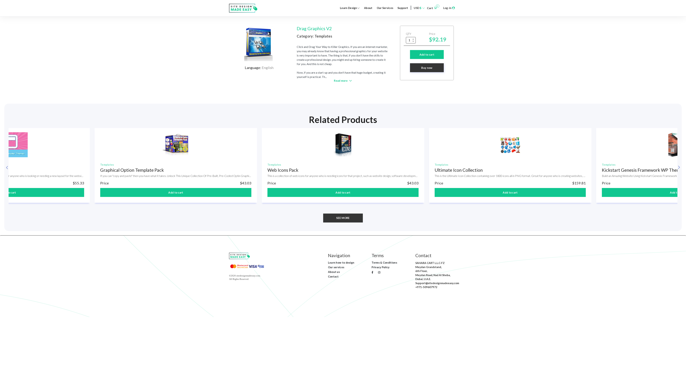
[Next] (679, 167)
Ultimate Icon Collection (459, 170)
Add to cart (426, 54)
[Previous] (7, 167)
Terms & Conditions (384, 262)
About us (334, 271)
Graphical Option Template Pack (132, 170)
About (368, 7)
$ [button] (418, 7)
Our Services (385, 7)
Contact (333, 276)
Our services (336, 267)
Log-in (447, 7)
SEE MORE (343, 217)
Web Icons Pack (282, 170)
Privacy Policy (380, 267)
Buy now (426, 67)
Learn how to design (341, 262)
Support (402, 7)
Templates (107, 164)
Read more (341, 80)
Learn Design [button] (348, 7)
